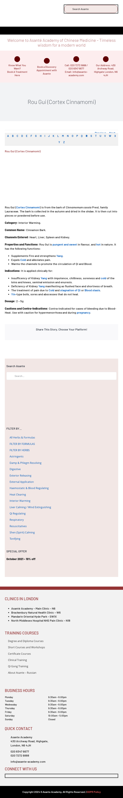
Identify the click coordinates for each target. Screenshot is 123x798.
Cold (23, 260)
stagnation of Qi (70, 290)
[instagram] (18, 775)
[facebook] (6, 775)
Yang (59, 256)
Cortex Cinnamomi (28, 207)
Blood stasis (92, 290)
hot (98, 244)
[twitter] (12, 775)
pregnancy (83, 312)
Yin (13, 294)
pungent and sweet (65, 244)
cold (103, 278)
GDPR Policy (94, 791)
